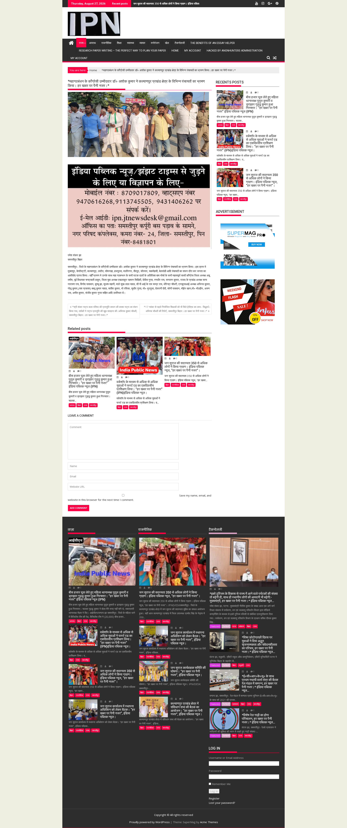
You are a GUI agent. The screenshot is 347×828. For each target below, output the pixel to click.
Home (175, 50)
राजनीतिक (106, 43)
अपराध (92, 43)
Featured (215, 626)
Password (215, 771)
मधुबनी (241, 665)
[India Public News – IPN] (71, 42)
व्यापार (142, 43)
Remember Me (221, 784)
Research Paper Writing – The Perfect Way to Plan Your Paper (122, 50)
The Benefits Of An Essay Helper (212, 43)
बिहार (79, 405)
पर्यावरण (241, 626)
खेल (167, 43)
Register (214, 798)
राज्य (81, 43)
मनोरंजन (155, 43)
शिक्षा (119, 43)
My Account (192, 50)
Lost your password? (222, 803)
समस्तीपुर (93, 405)
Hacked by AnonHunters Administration (234, 50)
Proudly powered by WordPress (149, 822)
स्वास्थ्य (130, 43)
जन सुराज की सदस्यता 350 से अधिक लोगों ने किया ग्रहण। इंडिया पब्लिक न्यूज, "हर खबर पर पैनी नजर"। (181, 3)
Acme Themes (209, 822)
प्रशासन (235, 704)
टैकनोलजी (180, 43)
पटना (234, 626)
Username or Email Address (226, 758)
